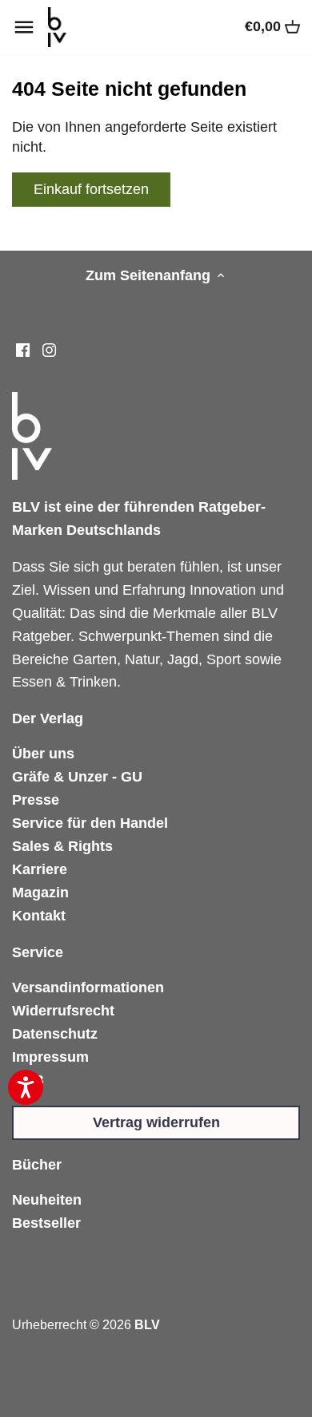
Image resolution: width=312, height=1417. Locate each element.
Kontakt (39, 916)
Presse (35, 800)
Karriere (39, 869)
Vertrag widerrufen (156, 1122)
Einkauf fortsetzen (91, 189)
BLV (147, 1324)
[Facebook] (23, 350)
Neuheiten (47, 1200)
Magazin (40, 892)
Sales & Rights (62, 846)
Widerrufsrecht (63, 1011)
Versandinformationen (88, 987)
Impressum (50, 1057)
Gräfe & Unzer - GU (77, 777)
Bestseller (46, 1223)
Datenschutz (55, 1034)
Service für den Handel (90, 823)
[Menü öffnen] (24, 27)
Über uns (43, 754)
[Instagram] (49, 350)
